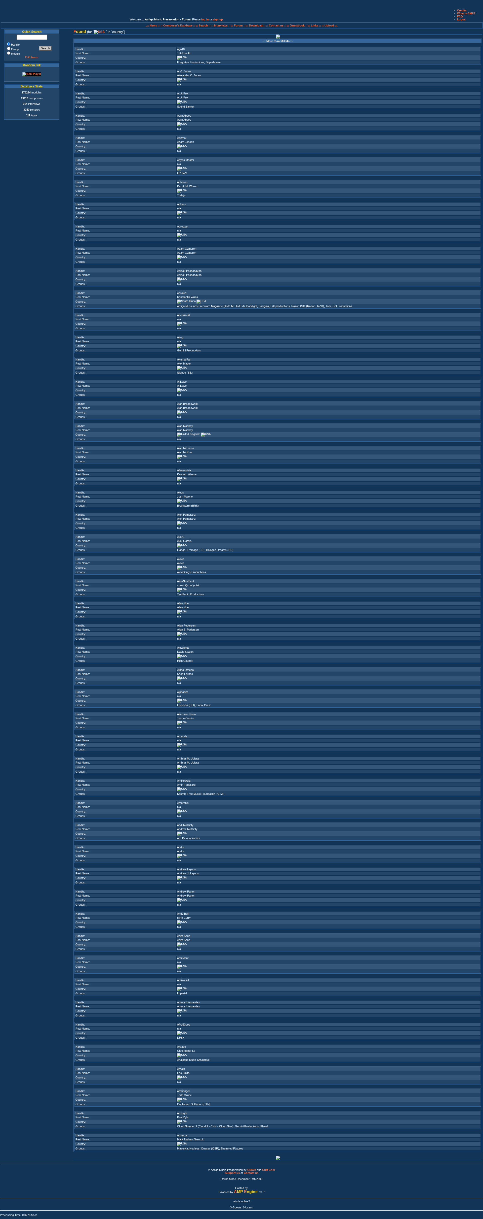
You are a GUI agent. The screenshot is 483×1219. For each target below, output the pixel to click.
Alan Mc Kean (185, 448)
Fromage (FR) (196, 549)
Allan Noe (183, 603)
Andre (180, 847)
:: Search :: (203, 25)
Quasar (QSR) (210, 1148)
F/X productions (280, 306)
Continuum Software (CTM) (194, 1104)
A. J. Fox (182, 93)
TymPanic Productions (191, 594)
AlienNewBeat (185, 581)
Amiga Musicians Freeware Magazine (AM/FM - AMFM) (211, 306)
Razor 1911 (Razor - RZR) (307, 306)
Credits (462, 10)
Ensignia (264, 306)
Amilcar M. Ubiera (188, 758)
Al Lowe (182, 381)
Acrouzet (182, 226)
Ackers (181, 204)
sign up (218, 19)
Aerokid (181, 292)
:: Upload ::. (330, 25)
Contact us (251, 1172)
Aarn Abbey (184, 115)
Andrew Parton (186, 891)
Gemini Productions (189, 350)
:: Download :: (256, 25)
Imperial (182, 993)
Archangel (183, 1091)
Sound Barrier (185, 106)
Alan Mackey (185, 425)
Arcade (181, 1046)
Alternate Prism (186, 714)
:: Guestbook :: (297, 25)
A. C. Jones (184, 71)
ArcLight (182, 1113)
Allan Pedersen (186, 625)
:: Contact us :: (276, 25)
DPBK (180, 1037)
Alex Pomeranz (186, 514)
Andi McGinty (185, 825)
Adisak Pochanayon (189, 270)
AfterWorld (183, 315)
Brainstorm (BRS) (188, 505)
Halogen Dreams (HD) (219, 549)
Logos (461, 19)
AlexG (181, 536)
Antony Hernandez (188, 1002)
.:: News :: (153, 25)
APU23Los (183, 1024)
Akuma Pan (184, 359)
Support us (232, 1172)
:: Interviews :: (221, 25)
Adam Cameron (186, 248)
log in (205, 19)
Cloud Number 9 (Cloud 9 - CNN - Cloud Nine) (205, 1126)
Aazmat (181, 137)
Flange (181, 549)
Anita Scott (183, 935)
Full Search (31, 57)
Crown (251, 1169)
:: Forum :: (238, 25)
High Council (184, 660)
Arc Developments (188, 838)
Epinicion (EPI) (186, 705)
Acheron (182, 182)
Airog (180, 337)
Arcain (181, 1068)
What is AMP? (466, 13)
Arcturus (182, 1135)
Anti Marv (183, 958)
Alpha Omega (185, 669)
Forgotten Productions (190, 62)
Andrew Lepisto (186, 869)
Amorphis (183, 802)
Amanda (182, 736)
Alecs (180, 492)
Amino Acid (183, 780)
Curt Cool (268, 1169)
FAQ (460, 16)
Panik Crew (203, 705)
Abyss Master (185, 159)
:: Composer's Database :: (178, 25)
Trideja (181, 195)
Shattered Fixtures (232, 1148)
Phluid (264, 1126)
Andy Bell (182, 913)
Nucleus (194, 1148)
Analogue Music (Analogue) (194, 1059)
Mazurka (182, 1148)
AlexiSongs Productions (191, 572)
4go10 (181, 49)
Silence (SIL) (185, 372)
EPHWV (182, 173)
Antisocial (183, 980)
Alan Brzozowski (187, 403)
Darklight (251, 306)
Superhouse (213, 62)
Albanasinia (184, 470)
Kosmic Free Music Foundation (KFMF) (201, 793)
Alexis (180, 559)
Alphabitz (182, 692)
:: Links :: (314, 25)
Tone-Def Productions (339, 306)
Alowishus (183, 647)
